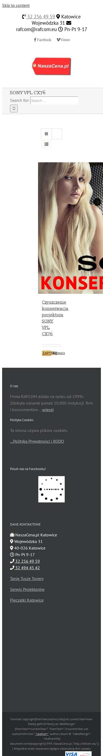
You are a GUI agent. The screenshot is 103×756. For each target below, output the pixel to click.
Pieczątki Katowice (27, 600)
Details (58, 353)
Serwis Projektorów (27, 589)
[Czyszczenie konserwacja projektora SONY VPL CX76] (51, 228)
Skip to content (16, 5)
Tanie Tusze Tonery (27, 578)
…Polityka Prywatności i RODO (37, 441)
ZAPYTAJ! (47, 353)
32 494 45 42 (27, 567)
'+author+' (42, 734)
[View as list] (46, 144)
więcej (48, 409)
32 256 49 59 (40, 16)
